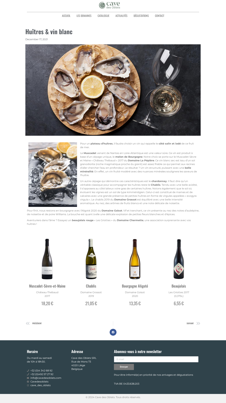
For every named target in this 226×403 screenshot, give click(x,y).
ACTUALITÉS (121, 16)
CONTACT (159, 16)
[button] (113, 332)
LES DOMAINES (84, 16)
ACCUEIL (66, 16)
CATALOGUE (103, 16)
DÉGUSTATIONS (141, 16)
